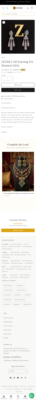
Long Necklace (29, 263)
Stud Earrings (25, 252)
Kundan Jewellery (7, 249)
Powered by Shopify (13, 386)
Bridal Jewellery (27, 246)
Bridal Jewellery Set (15, 266)
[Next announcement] (33, 2)
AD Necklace (5, 263)
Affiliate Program (24, 277)
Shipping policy (18, 389)
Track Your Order (8, 318)
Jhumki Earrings (14, 252)
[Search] (4, 14)
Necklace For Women (15, 246)
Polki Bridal (7, 304)
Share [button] (4, 132)
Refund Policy (7, 330)
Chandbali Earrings (7, 255)
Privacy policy (31, 386)
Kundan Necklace (15, 260)
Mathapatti (5, 277)
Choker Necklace (27, 260)
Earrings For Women (16, 244)
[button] (3, 8)
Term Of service (7, 326)
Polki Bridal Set (10, 269)
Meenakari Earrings (20, 255)
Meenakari (18, 294)
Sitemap (5, 338)
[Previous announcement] (3, 2)
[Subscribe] (26, 371)
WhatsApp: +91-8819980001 (12, 357)
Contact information (28, 389)
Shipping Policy (7, 322)
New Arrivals (14, 277)
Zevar (7, 386)
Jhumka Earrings (8, 290)
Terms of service (9, 389)
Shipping (10, 72)
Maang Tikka (14, 275)
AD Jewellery (7, 294)
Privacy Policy (7, 334)
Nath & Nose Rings (20, 299)
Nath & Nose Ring (25, 275)
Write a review (18, 230)
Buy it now (18, 90)
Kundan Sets (20, 285)
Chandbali (27, 294)
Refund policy (23, 386)
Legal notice (19, 391)
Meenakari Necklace (17, 263)
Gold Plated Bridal (21, 269)
